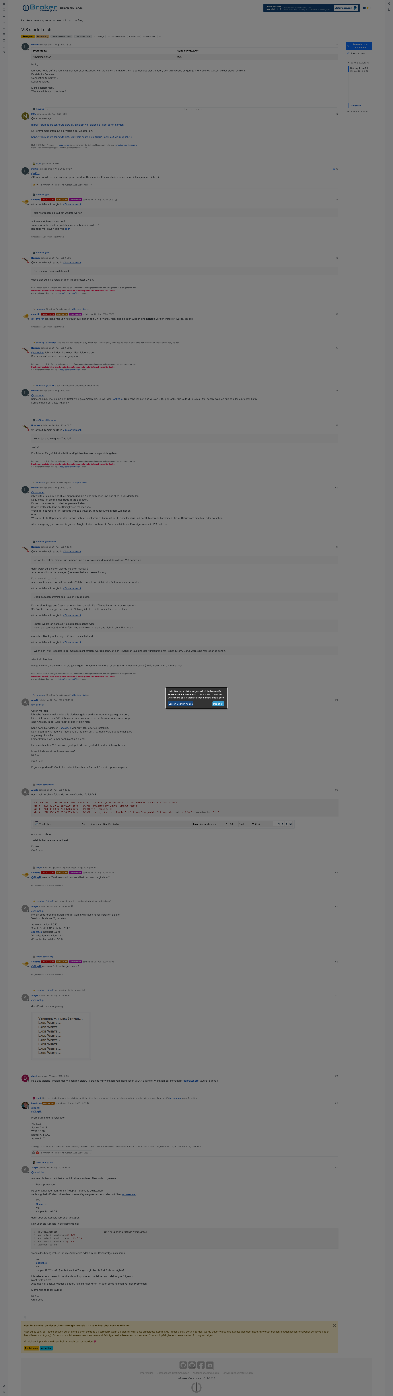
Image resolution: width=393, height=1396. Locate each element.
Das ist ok (218, 703)
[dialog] (196, 698)
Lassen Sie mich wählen (181, 703)
